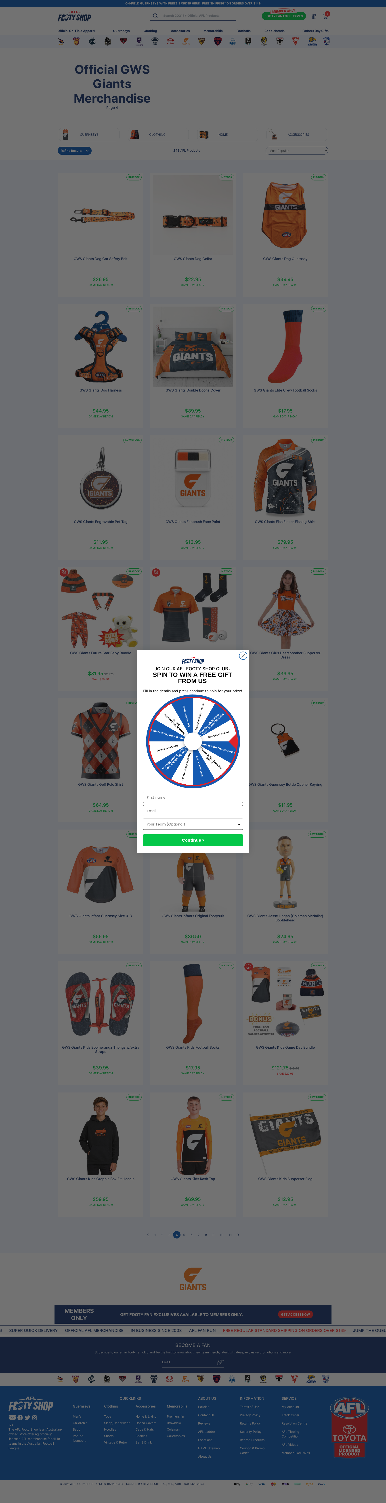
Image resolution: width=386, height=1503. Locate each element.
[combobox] (192, 824)
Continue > (193, 840)
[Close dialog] (243, 656)
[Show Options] (239, 824)
